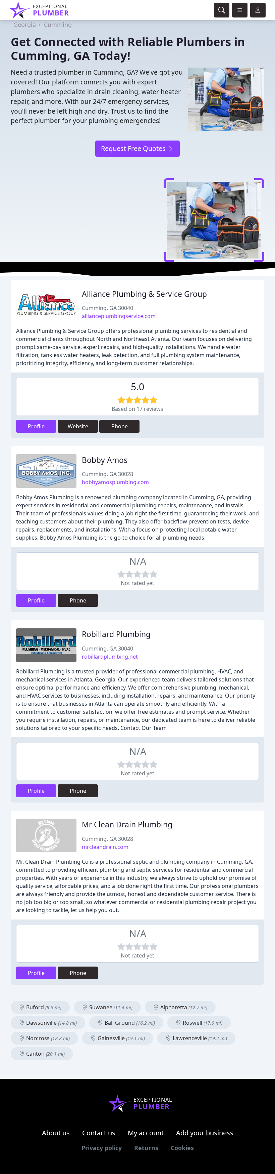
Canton (45, 1053)
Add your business (204, 1132)
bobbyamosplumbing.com (115, 482)
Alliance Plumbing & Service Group (144, 294)
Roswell (201, 1022)
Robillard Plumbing (116, 634)
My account (146, 1132)
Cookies (182, 1148)
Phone (119, 426)
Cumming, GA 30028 (107, 474)
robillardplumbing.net (110, 656)
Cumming (58, 25)
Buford (43, 1007)
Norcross (47, 1038)
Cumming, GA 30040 (107, 308)
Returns (146, 1148)
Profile (36, 426)
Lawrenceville (199, 1038)
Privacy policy (101, 1148)
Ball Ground (129, 1022)
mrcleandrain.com (105, 847)
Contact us (98, 1132)
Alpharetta (183, 1007)
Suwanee (110, 1007)
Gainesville (120, 1038)
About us (56, 1132)
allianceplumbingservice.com (119, 316)
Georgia (24, 25)
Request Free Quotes (134, 148)
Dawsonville (51, 1022)
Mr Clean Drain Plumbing (127, 824)
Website (78, 426)
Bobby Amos (104, 460)
